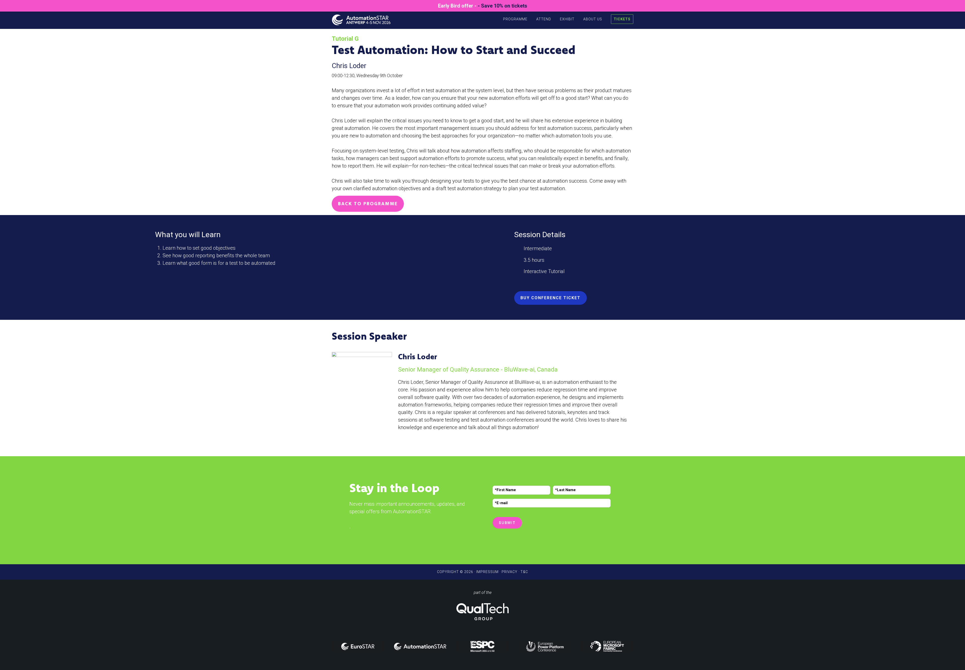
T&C (524, 572)
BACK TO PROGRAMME (368, 203)
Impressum (487, 572)
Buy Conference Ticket (550, 297)
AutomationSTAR (364, 18)
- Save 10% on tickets (502, 6)
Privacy (509, 572)
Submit (507, 523)
